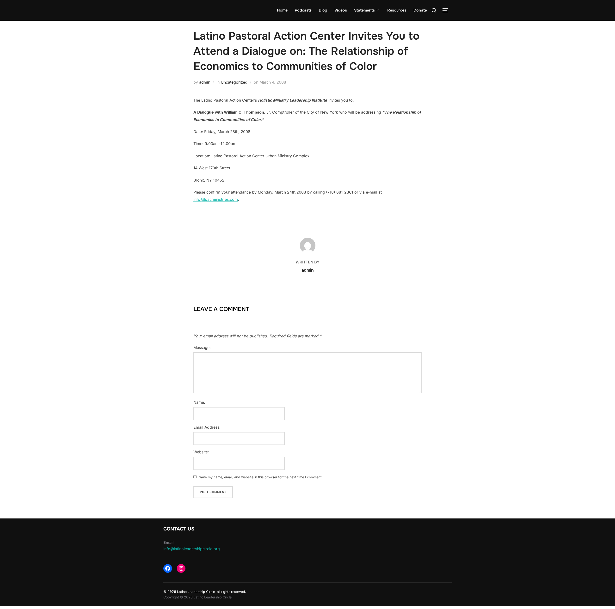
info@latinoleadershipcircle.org (191, 548)
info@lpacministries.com (215, 199)
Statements (364, 10)
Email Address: (207, 427)
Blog (323, 10)
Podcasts (303, 10)
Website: (201, 452)
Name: (199, 402)
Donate (420, 10)
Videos (340, 10)
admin (204, 82)
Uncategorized (234, 82)
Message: (202, 347)
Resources (396, 10)
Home (282, 10)
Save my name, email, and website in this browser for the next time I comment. (261, 477)
